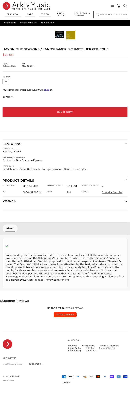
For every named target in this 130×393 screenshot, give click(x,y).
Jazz (30, 14)
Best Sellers (10, 22)
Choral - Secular (112, 192)
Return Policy (74, 348)
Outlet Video (47, 22)
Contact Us (91, 350)
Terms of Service (107, 348)
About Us (72, 345)
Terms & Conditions (109, 345)
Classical (13, 14)
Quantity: (8, 97)
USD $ (65, 382)
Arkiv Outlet (61, 14)
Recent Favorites (28, 22)
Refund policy (74, 350)
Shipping (90, 348)
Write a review (65, 314)
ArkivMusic (15, 376)
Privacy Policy (88, 345)
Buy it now (65, 112)
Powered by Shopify (9, 380)
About (10, 228)
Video (45, 14)
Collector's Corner (82, 14)
